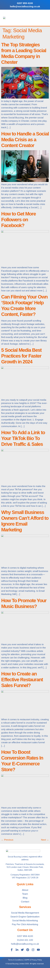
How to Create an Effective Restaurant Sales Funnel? (22, 679)
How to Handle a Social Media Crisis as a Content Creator (25, 139)
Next (45, 839)
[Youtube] (38, 949)
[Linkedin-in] (17, 949)
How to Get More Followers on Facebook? (18, 219)
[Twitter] (22, 949)
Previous (7, 839)
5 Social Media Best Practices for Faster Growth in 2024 (21, 355)
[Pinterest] (27, 949)
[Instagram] (33, 949)
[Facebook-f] (11, 949)
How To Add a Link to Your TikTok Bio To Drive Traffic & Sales (23, 438)
